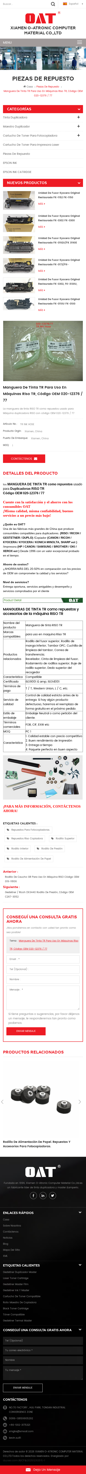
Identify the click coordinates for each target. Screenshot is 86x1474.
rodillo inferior (19, 849)
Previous (2, 1102)
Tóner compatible (14, 1315)
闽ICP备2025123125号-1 (31, 1460)
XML (5, 1256)
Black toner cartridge (16, 1309)
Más (40, 204)
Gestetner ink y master (16, 1290)
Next (80, 1102)
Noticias (7, 1238)
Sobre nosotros (12, 1226)
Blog (5, 1244)
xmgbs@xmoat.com (21, 1431)
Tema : (44, 945)
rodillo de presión (52, 849)
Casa (30, 87)
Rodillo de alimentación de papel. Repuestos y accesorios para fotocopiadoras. (36, 1144)
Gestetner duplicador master (20, 1272)
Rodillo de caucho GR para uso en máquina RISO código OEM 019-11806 (42, 879)
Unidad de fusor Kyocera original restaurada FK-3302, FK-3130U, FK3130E (59, 282)
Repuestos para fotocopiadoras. (30, 830)
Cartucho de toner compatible (21, 1296)
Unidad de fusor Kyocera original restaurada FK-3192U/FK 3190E (59, 240)
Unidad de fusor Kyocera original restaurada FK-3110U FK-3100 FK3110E (59, 301)
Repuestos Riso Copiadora (27, 839)
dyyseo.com (10, 1460)
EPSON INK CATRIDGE (17, 172)
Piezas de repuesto (16, 154)
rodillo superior (65, 839)
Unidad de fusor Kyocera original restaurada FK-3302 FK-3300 (59, 218)
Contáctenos (21, 458)
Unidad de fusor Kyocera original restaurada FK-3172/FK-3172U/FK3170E (59, 262)
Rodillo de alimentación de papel (31, 859)
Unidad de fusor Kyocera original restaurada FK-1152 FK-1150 (59, 195)
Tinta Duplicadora (15, 117)
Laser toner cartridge (15, 1278)
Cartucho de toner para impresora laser (31, 144)
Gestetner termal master (17, 1321)
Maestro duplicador (16, 126)
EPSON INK (10, 163)
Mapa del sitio (11, 1250)
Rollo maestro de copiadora (19, 1302)
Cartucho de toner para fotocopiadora (30, 135)
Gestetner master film (15, 1284)
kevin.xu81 (15, 1438)
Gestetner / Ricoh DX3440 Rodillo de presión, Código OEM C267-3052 (39, 894)
